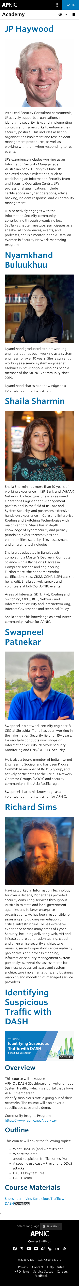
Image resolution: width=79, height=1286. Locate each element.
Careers (62, 1271)
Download (22, 1203)
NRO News (21, 1271)
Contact (37, 1267)
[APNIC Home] (39, 1233)
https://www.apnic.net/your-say (31, 1120)
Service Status (43, 1271)
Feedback (41, 1275)
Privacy (23, 1267)
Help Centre (55, 1267)
